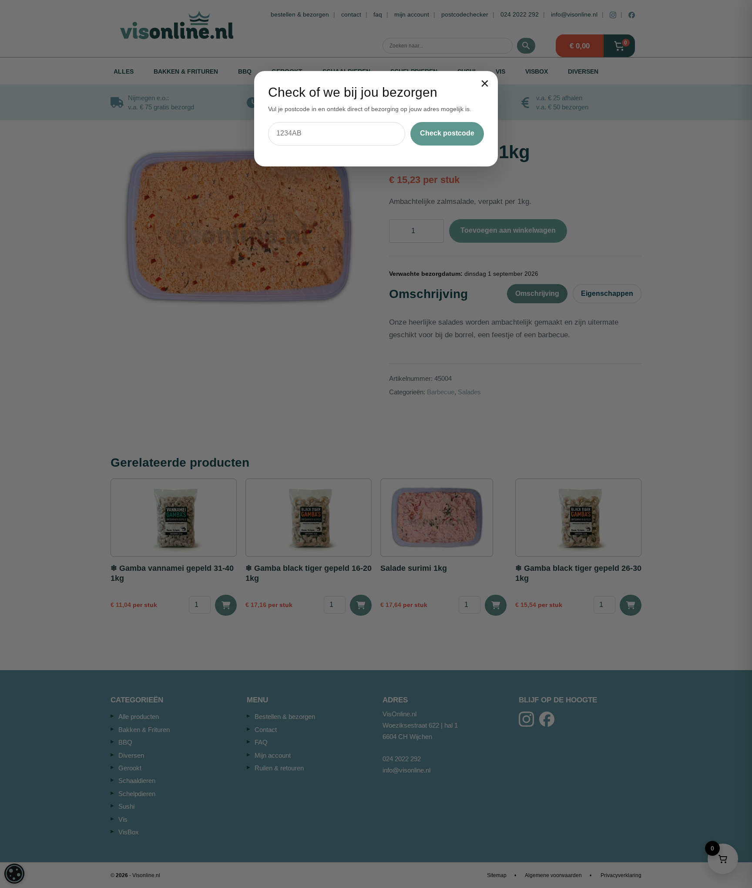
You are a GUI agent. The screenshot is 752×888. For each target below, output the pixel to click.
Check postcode (447, 133)
